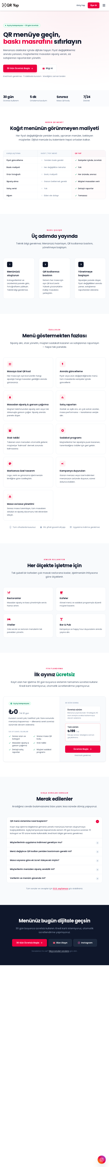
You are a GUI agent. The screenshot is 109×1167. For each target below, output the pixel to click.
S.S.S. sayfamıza (60, 888)
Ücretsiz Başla (81, 749)
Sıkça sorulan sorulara (59, 951)
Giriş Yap (80, 5)
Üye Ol (93, 5)
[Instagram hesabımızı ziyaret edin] (102, 1160)
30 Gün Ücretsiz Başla (18, 68)
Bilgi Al (49, 68)
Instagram (87, 942)
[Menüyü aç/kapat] (104, 5)
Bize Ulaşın (61, 942)
